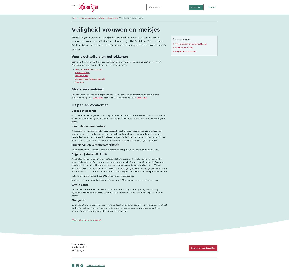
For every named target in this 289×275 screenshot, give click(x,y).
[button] (212, 7)
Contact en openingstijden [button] (203, 248)
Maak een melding (184, 48)
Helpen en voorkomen (185, 52)
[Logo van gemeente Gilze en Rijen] (85, 7)
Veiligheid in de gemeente (108, 18)
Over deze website (96, 266)
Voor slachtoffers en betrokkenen (191, 44)
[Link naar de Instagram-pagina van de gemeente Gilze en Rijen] (77, 266)
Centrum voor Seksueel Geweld (90, 79)
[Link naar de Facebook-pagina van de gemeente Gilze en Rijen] (73, 266)
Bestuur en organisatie (87, 18)
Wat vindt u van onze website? (86, 220)
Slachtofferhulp (82, 73)
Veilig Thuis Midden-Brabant (88, 70)
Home (74, 18)
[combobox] (166, 7)
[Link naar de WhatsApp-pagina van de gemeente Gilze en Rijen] (81, 266)
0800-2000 (98, 98)
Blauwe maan (81, 76)
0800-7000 (142, 98)
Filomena (79, 82)
